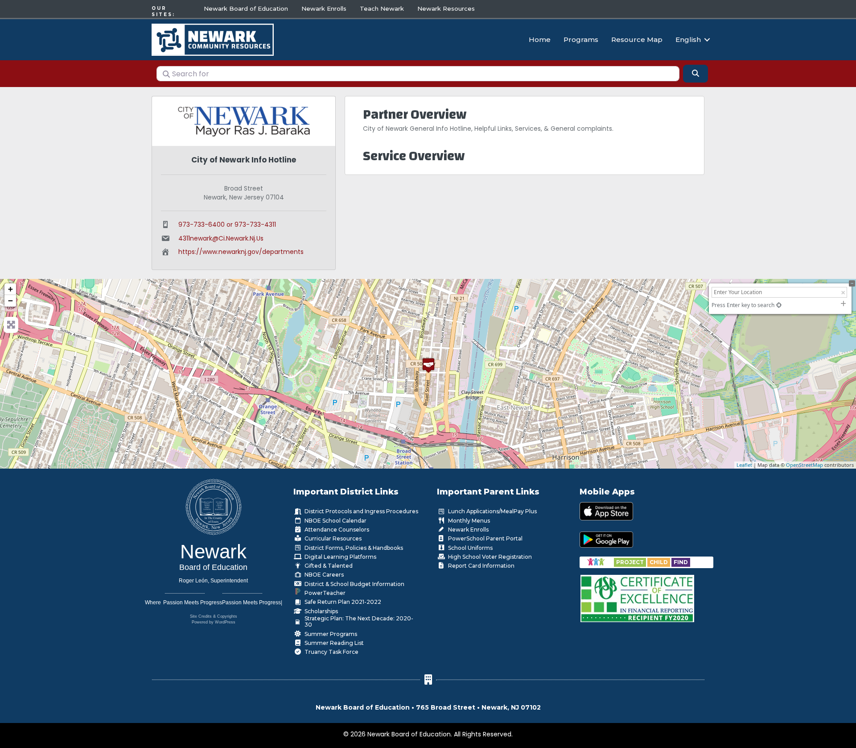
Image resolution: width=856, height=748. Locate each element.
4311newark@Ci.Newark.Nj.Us (220, 238)
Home (540, 39)
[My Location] (779, 305)
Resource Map (637, 39)
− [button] (10, 300)
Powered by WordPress (213, 622)
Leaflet (744, 464)
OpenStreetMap (804, 464)
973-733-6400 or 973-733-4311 (227, 224)
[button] (707, 39)
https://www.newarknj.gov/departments (241, 251)
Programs (581, 39)
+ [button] (10, 289)
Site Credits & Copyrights (213, 616)
